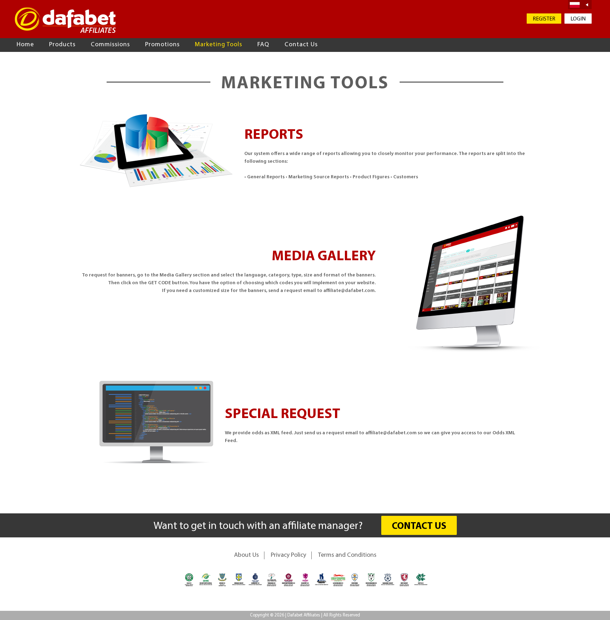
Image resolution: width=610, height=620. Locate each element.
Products (62, 45)
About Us (246, 555)
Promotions (162, 45)
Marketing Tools (218, 45)
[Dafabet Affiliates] (65, 20)
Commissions (110, 45)
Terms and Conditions (347, 555)
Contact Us (301, 45)
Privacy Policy (288, 555)
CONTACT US (419, 526)
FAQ (263, 45)
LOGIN (578, 19)
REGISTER (544, 19)
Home (25, 45)
